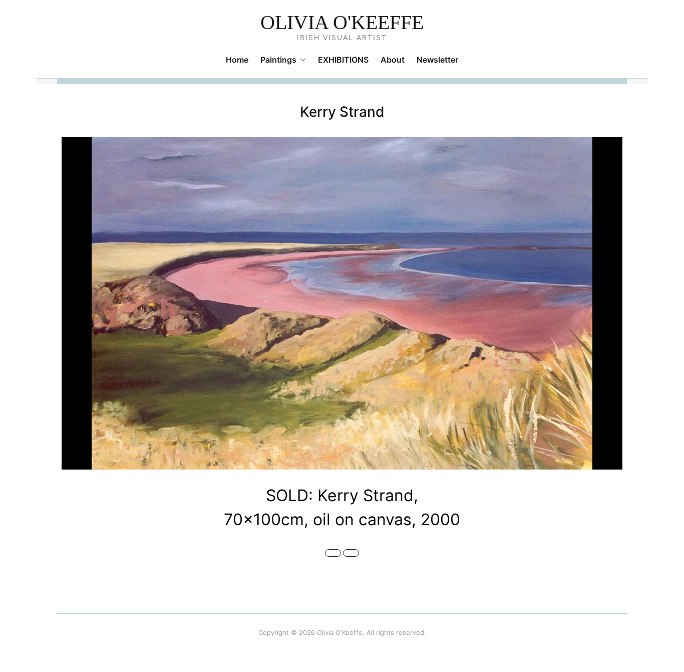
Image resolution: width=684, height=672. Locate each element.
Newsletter (437, 60)
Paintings (278, 60)
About (393, 60)
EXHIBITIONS (343, 60)
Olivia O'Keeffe (342, 22)
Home (237, 60)
